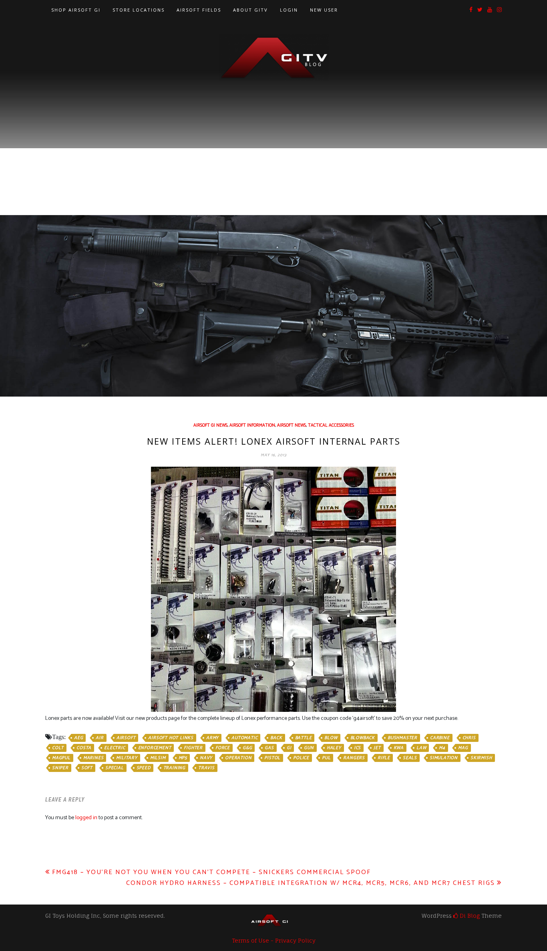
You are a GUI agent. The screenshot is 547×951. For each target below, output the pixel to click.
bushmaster (402, 737)
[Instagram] (499, 10)
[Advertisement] (273, 141)
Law (421, 748)
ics (357, 748)
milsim (158, 758)
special (114, 768)
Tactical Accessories (331, 425)
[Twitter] (480, 10)
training (174, 768)
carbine (440, 737)
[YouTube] (489, 10)
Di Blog (469, 915)
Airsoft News (291, 425)
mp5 (183, 758)
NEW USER (324, 10)
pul (326, 758)
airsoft (126, 737)
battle (303, 737)
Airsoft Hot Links (170, 737)
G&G (247, 748)
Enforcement (154, 748)
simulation (444, 758)
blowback (362, 737)
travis (206, 768)
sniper (60, 768)
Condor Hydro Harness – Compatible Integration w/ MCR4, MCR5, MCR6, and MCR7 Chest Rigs (310, 883)
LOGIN (289, 10)
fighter (193, 748)
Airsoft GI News (210, 425)
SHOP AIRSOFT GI (76, 10)
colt (58, 748)
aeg (78, 737)
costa (83, 748)
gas (269, 748)
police (301, 758)
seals (410, 758)
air (99, 737)
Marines (93, 758)
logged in (86, 817)
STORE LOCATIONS (139, 10)
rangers (354, 758)
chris (469, 737)
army (212, 737)
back (276, 737)
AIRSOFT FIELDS (199, 10)
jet (377, 748)
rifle (384, 758)
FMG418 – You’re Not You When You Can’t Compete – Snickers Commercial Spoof (211, 872)
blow (330, 737)
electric (114, 748)
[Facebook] (471, 10)
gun (309, 748)
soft (87, 768)
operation (238, 758)
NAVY (206, 758)
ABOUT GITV (250, 10)
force (222, 748)
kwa (399, 748)
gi (289, 748)
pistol (272, 758)
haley (334, 748)
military (126, 758)
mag (463, 748)
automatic (244, 737)
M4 (442, 748)
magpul (61, 758)
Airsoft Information (252, 425)
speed (144, 768)
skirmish (481, 758)
